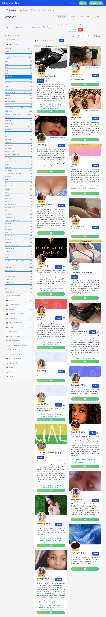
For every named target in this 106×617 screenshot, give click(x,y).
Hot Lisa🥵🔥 (42, 205)
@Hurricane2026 (42, 147)
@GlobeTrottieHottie (77, 434)
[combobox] (85, 25)
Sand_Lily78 (75, 553)
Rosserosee (75, 227)
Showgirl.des (76, 385)
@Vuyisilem (74, 76)
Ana (38, 317)
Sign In (72, 3)
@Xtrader (39, 268)
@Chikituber (74, 167)
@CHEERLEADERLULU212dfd (79, 274)
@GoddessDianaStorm (43, 78)
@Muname (40, 406)
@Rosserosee (75, 228)
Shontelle (74, 432)
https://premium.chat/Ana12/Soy (47, 322)
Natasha (40, 404)
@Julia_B (73, 119)
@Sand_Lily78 (75, 555)
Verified (95, 561)
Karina (39, 371)
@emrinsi (39, 373)
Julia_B (73, 118)
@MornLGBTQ (41, 455)
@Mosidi (39, 526)
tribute (80, 291)
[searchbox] (88, 25)
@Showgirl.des (75, 387)
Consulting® (41, 266)
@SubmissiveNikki (76, 333)
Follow (61, 40)
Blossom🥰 (41, 524)
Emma (39, 145)
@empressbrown (42, 581)
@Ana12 (39, 319)
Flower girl (41, 579)
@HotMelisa (40, 206)
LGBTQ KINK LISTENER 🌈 (47, 453)
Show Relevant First (84, 36)
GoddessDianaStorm (45, 76)
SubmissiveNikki (77, 331)
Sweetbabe (75, 500)
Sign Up (83, 3)
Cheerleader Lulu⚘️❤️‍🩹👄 (80, 272)
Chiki (73, 165)
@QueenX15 (74, 501)
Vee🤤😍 (74, 75)
